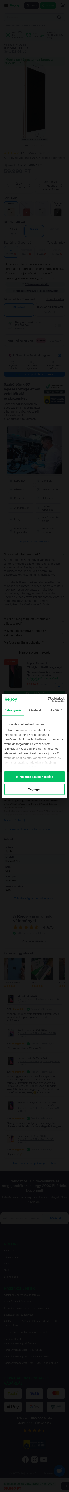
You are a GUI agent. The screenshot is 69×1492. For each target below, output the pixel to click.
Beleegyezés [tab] (12, 710)
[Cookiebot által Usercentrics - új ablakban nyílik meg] (49, 699)
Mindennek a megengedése (34, 776)
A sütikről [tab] (56, 710)
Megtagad (34, 789)
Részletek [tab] (35, 710)
